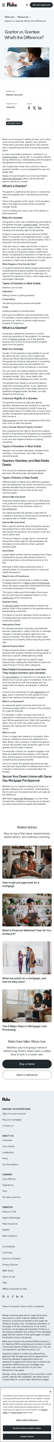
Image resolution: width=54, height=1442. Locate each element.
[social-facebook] (29, 108)
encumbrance (12, 677)
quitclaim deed (11, 605)
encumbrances (9, 509)
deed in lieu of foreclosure (37, 583)
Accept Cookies (27, 1436)
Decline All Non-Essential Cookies (27, 1428)
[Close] (50, 1391)
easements (39, 692)
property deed (30, 224)
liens (4, 694)
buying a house (18, 339)
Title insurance (9, 420)
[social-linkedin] (40, 108)
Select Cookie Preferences (27, 1420)
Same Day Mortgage (12, 178)
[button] (3, 4)
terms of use (17, 1412)
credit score (8, 597)
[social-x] (34, 108)
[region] (27, 1415)
